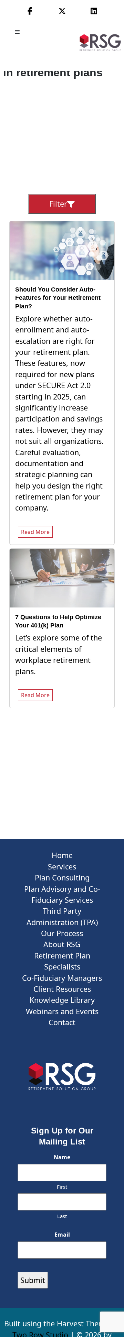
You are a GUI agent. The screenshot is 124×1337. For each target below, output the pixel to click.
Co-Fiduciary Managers (62, 978)
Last (62, 1216)
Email (62, 1234)
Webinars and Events (62, 1011)
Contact (62, 1022)
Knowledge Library (62, 1000)
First (62, 1186)
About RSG (62, 944)
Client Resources (62, 989)
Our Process (62, 933)
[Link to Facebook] (30, 11)
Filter (58, 204)
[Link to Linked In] (94, 11)
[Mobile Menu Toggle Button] (17, 32)
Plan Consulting (62, 878)
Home (62, 855)
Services (62, 867)
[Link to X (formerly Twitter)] (62, 11)
